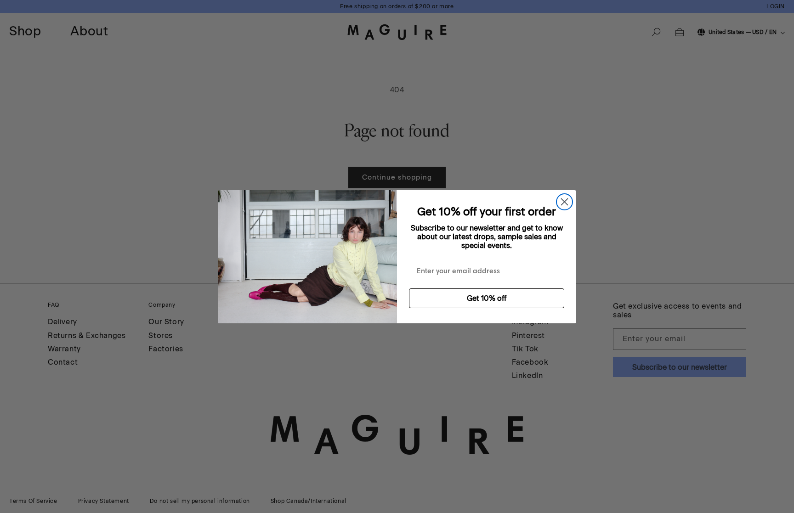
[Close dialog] (564, 202)
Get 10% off (486, 298)
